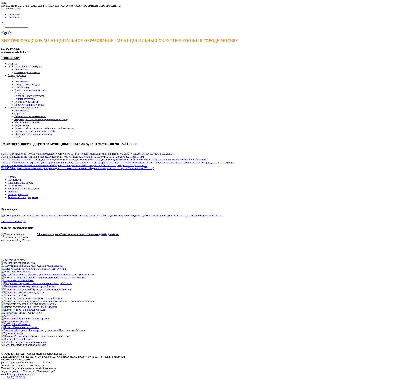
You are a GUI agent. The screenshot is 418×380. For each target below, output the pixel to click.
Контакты (13, 17)
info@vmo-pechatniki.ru (21, 374)
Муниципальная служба (27, 122)
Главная (12, 63)
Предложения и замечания (29, 104)
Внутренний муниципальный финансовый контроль (43, 128)
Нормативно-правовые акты (30, 116)
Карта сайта (14, 14)
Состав (18, 78)
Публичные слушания (26, 101)
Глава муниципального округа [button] (25, 66)
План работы (21, 87)
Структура (20, 113)
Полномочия (21, 69)
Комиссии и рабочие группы (30, 90)
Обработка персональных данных (33, 134)
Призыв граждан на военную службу (35, 131)
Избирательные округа (27, 84)
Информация (21, 125)
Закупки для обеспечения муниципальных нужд (41, 119)
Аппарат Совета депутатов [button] (23, 107)
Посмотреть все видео (13, 221)
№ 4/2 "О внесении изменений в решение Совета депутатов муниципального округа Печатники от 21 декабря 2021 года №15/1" (73, 156)
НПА (17, 137)
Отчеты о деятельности (27, 72)
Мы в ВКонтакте (10, 8)
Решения (19, 93)
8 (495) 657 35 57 (16, 377)
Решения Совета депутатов (29, 95)
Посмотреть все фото (13, 259)
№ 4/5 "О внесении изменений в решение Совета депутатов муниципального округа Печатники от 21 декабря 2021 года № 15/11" (74, 165)
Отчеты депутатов (24, 98)
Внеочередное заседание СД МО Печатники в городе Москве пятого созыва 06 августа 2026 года (167, 215)
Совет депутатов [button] (17, 75)
